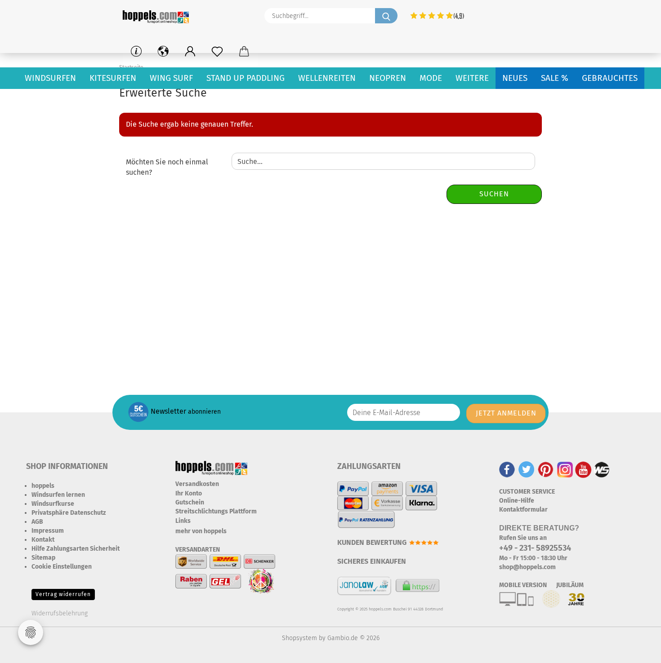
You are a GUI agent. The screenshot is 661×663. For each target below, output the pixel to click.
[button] (190, 51)
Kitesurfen (112, 78)
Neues (514, 78)
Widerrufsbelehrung (59, 613)
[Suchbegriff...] (386, 15)
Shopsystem (299, 638)
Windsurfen (50, 78)
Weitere (472, 78)
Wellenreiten (327, 78)
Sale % (554, 78)
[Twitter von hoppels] (526, 469)
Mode (431, 78)
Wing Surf (171, 78)
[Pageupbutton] (636, 649)
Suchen (494, 194)
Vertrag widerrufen (63, 594)
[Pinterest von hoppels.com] (546, 469)
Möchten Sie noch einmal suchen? (167, 167)
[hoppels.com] (157, 15)
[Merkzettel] (217, 51)
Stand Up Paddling (245, 78)
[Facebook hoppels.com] (507, 469)
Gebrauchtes (610, 78)
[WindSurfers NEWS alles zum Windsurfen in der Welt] (602, 469)
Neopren (387, 78)
